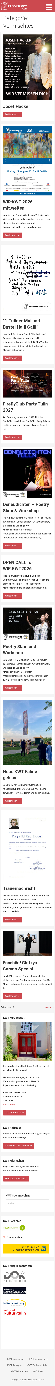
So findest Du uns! (14, 1112)
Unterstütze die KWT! (16, 1178)
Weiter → (49, 1007)
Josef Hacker (16, 106)
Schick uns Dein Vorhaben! (18, 1145)
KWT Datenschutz (38, 1359)
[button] (50, 5)
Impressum (9, 1104)
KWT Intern (38, 1371)
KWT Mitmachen (19, 1371)
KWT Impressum (15, 1359)
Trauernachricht (19, 888)
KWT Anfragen (14, 1365)
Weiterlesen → (12, 114)
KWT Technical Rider (37, 1365)
